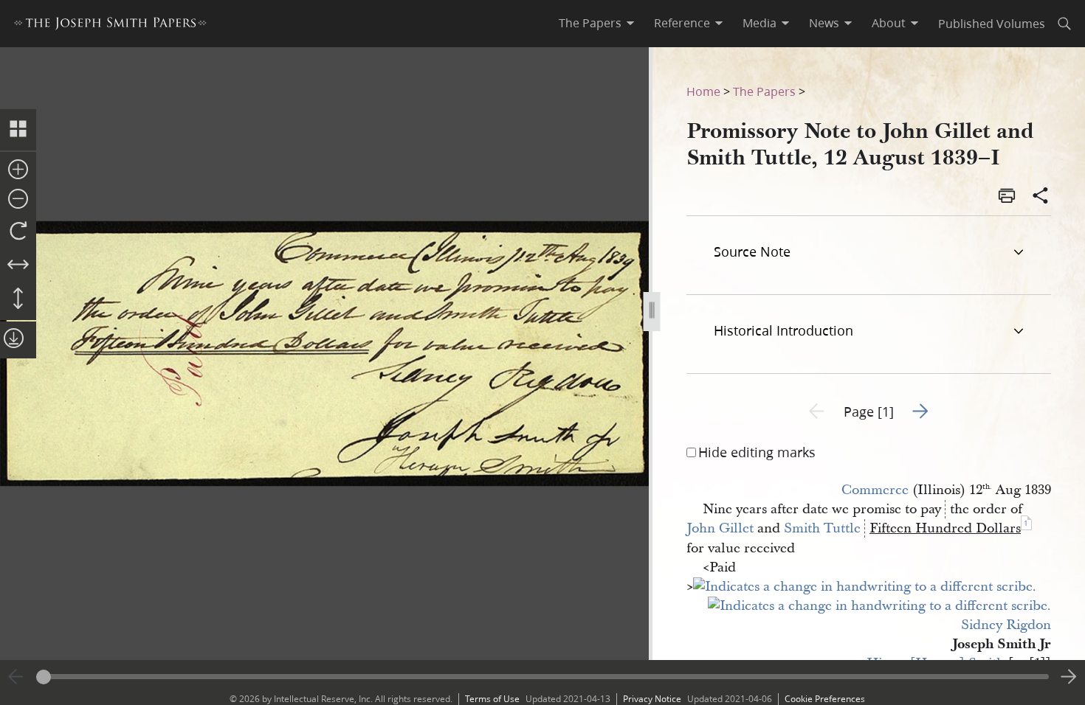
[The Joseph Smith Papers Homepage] (110, 25)
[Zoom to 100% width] (18, 265)
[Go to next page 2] (1069, 677)
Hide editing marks (757, 452)
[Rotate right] (18, 232)
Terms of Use (492, 698)
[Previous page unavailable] (16, 677)
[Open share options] (1040, 197)
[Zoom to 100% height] (18, 299)
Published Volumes (991, 23)
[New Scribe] (864, 586)
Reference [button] (682, 23)
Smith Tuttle (822, 528)
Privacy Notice (652, 698)
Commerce (875, 490)
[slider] (542, 676)
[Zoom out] (18, 200)
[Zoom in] (18, 170)
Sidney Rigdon (1006, 625)
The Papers (764, 91)
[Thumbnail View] (18, 130)
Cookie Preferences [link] (825, 698)
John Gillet (720, 528)
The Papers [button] (590, 23)
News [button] (824, 23)
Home (703, 91)
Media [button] (759, 23)
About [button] (889, 23)
